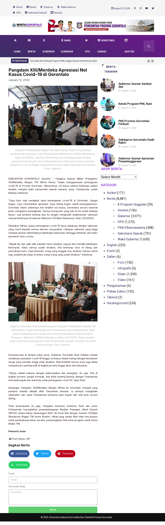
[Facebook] (135, 8)
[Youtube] (146, 8)
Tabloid (112, 297)
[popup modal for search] (149, 46)
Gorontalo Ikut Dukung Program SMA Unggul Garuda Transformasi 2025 (63, 61)
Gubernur (124, 216)
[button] (148, 61)
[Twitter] (153, 8)
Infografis (124, 268)
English (112, 245)
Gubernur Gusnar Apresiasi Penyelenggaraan (136, 160)
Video (122, 280)
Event (111, 251)
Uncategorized (117, 303)
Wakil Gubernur (128, 239)
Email (11, 473)
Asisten (123, 210)
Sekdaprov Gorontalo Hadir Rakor (136, 141)
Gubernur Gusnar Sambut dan (135, 85)
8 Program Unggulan (132, 204)
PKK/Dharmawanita (131, 228)
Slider (122, 274)
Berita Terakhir (110, 69)
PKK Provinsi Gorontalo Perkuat (134, 122)
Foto (121, 262)
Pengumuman (116, 286)
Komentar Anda (17, 486)
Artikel (111, 193)
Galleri (111, 257)
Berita (121, 81)
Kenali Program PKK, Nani (135, 103)
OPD (121, 222)
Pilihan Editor (116, 291)
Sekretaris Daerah (130, 233)
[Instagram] (140, 8)
